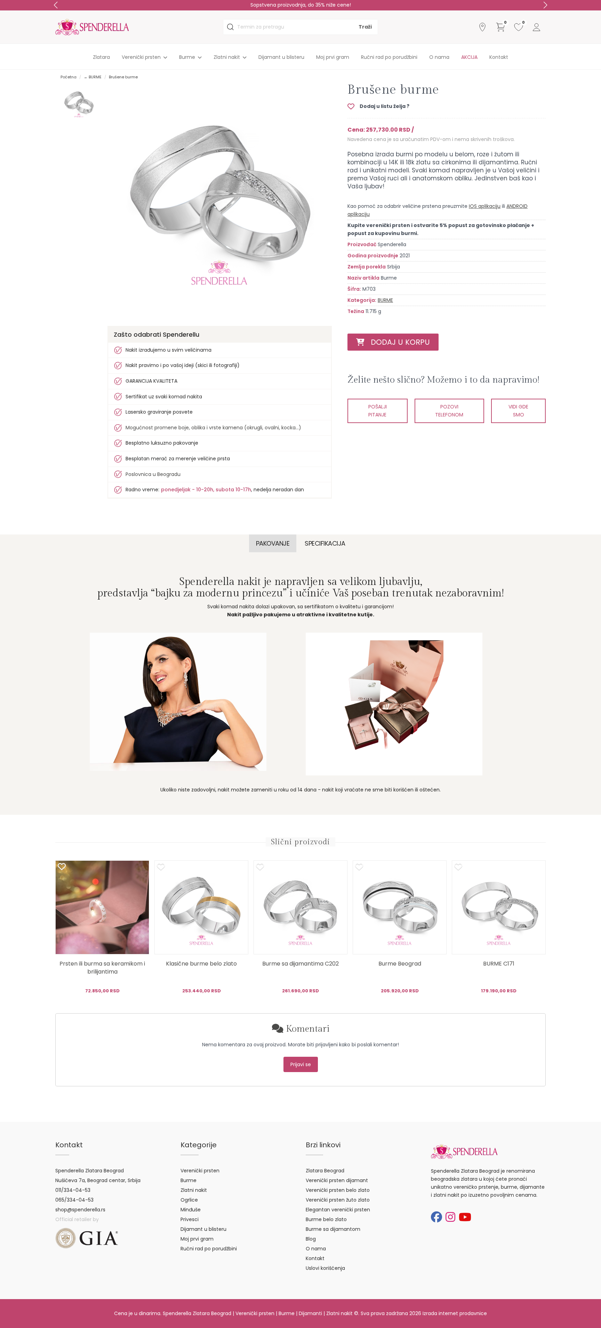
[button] (545, 5)
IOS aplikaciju (484, 206)
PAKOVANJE (273, 543)
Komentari (306, 1029)
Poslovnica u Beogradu (153, 474)
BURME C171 (498, 964)
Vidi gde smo (518, 410)
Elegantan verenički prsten (338, 1209)
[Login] (537, 27)
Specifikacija (325, 543)
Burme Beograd (399, 964)
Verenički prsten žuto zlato (338, 1199)
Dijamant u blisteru (281, 57)
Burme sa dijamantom (333, 1229)
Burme (189, 1180)
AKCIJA (469, 57)
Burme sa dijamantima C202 (300, 964)
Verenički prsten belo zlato (338, 1190)
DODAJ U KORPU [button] (397, 342)
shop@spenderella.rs (80, 1209)
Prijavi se (300, 1064)
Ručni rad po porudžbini (389, 57)
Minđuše (191, 1209)
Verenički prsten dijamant (337, 1180)
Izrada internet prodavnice (455, 1313)
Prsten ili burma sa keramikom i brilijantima (102, 968)
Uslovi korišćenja (325, 1268)
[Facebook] (436, 1217)
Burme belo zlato (326, 1219)
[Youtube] (465, 1217)
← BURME (93, 77)
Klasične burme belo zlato (201, 964)
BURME (385, 300)
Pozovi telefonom (449, 410)
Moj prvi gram (332, 57)
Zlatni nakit (194, 1190)
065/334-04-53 (74, 1199)
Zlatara (101, 57)
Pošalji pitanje (377, 410)
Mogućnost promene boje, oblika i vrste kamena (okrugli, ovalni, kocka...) (213, 427)
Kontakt (498, 57)
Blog (311, 1238)
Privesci (190, 1219)
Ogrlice (189, 1199)
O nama (439, 57)
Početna (69, 77)
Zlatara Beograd (325, 1170)
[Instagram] (450, 1217)
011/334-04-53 (72, 1190)
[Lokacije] (482, 27)
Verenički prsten (200, 1170)
